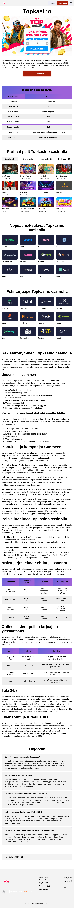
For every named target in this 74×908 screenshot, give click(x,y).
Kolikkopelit (62, 159)
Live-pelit (26, 159)
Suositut (8, 159)
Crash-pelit (44, 159)
